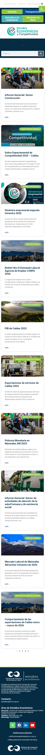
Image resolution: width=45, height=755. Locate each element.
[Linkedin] (26, 725)
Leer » (7, 117)
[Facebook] (19, 725)
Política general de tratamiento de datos (22, 740)
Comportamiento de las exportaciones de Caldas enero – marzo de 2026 (22, 622)
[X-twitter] (13, 725)
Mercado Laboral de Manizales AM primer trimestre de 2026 (22, 563)
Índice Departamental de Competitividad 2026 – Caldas (22, 154)
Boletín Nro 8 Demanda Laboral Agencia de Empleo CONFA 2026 (22, 270)
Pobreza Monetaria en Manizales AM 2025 (17, 442)
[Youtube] (32, 725)
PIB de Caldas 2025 (16, 328)
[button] (42, 9)
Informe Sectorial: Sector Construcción (19, 96)
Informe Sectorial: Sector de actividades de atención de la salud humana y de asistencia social (21, 503)
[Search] (40, 53)
